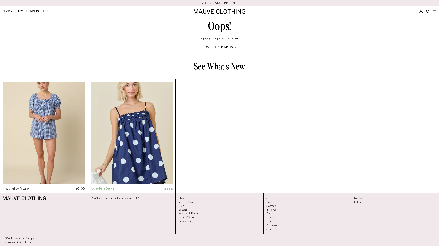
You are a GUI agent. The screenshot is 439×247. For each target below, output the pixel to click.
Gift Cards (271, 229)
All (267, 197)
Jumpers (271, 221)
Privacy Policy (186, 221)
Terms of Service (187, 217)
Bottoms (271, 209)
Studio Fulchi (25, 242)
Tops (268, 201)
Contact (183, 209)
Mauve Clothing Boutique (22, 238)
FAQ (181, 205)
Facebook (359, 197)
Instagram (359, 201)
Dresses (270, 213)
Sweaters (271, 205)
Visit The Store (186, 201)
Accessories (272, 225)
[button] (434, 11)
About (182, 197)
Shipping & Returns (189, 213)
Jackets (270, 217)
